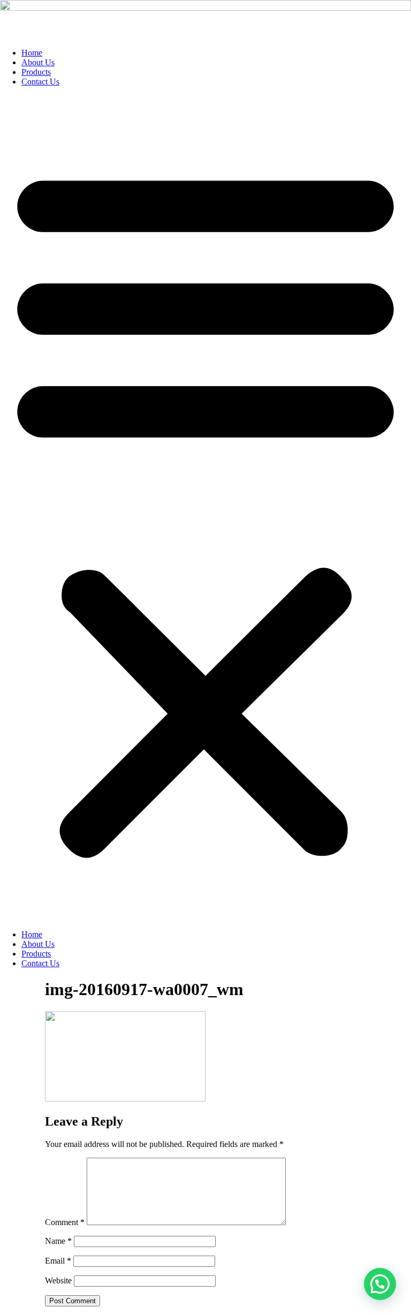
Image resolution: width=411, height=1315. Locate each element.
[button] (205, 508)
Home (31, 52)
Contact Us (40, 81)
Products (36, 72)
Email (58, 1260)
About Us (38, 62)
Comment (65, 1222)
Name (58, 1240)
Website (58, 1280)
